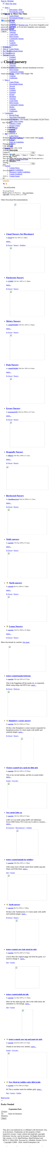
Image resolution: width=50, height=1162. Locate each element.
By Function (10, 828)
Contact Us (11, 1146)
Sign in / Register (7, 1)
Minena (10, 455)
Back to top (5, 1098)
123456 (10, 281)
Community (9, 113)
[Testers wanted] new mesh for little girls (22, 768)
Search (7, 148)
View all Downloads (9, 187)
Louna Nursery (16, 626)
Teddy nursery (12, 539)
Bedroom (17, 689)
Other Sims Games (16, 121)
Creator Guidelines (16, 170)
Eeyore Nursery (13, 408)
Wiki (11, 146)
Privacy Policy (23, 1146)
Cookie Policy (36, 1146)
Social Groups (14, 126)
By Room (9, 245)
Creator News (14, 168)
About (11, 140)
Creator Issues (14, 176)
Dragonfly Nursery (14, 452)
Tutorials (12, 32)
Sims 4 (7, 80)
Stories (11, 41)
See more (26, 642)
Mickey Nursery (13, 321)
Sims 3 (7, 47)
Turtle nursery (15, 583)
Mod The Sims (10, 4)
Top (4, 1146)
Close (4, 1118)
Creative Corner (15, 123)
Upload (7, 166)
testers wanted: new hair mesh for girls (21, 949)
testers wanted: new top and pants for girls (25, 1039)
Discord (12, 132)
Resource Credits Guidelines (19, 172)
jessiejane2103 (13, 412)
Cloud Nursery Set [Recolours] (20, 234)
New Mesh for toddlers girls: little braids (24, 1082)
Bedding (23, 245)
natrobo (10, 543)
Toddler (18, 1093)
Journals (12, 130)
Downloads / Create (16, 12)
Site (6, 134)
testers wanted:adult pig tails (17, 994)
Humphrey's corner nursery (20, 721)
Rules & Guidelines (16, 142)
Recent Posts (14, 115)
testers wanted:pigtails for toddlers (19, 860)
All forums (13, 119)
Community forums (16, 39)
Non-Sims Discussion (17, 117)
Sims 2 (7, 14)
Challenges (13, 45)
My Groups (13, 128)
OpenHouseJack (13, 499)
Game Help (13, 34)
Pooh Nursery (12, 365)
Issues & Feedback (16, 138)
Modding (12, 30)
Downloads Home (16, 18)
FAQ (11, 144)
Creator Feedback (15, 174)
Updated (12, 24)
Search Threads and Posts (18, 159)
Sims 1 (7, 8)
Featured (12, 26)
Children (29, 828)
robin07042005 (13, 325)
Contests (12, 43)
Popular (12, 22)
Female (8, 781)
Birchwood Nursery (15, 496)
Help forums (13, 36)
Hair (7, 873)
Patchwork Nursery (15, 277)
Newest (12, 20)
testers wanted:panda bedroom (18, 676)
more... (8, 241)
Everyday (15, 781)
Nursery (16, 245)
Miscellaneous (20, 828)
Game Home (14, 16)
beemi (10, 238)
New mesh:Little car (14, 813)
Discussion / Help (15, 10)
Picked (11, 28)
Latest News (13, 136)
